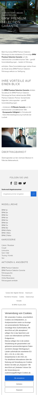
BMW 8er (5, 228)
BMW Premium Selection (10, 268)
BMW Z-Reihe (6, 235)
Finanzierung (6, 275)
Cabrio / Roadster (8, 245)
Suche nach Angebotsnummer (12, 189)
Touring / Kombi (7, 255)
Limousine (5, 250)
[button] (3, 4)
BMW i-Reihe (6, 233)
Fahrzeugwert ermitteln (10, 280)
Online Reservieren (8, 278)
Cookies (21, 297)
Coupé (4, 248)
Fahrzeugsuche (7, 273)
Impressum (28, 293)
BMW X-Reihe (6, 230)
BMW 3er (5, 215)
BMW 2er (5, 212)
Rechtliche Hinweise (10, 297)
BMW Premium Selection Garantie (13, 270)
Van (3, 258)
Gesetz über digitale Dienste (15, 293)
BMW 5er (5, 220)
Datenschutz (30, 297)
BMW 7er (5, 225)
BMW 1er (5, 210)
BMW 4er (5, 218)
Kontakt (19, 301)
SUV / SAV (5, 253)
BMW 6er (5, 223)
